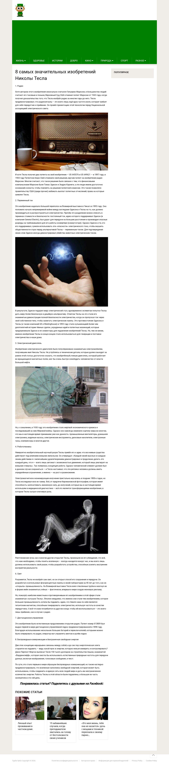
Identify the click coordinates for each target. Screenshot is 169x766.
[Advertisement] (84, 39)
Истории (57, 60)
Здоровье (39, 60)
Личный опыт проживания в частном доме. (25, 726)
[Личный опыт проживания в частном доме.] (29, 708)
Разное (140, 60)
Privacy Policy (137, 761)
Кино (88, 60)
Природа (106, 60)
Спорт (124, 60)
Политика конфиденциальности (65, 761)
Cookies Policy (151, 761)
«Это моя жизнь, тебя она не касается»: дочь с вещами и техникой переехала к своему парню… (93, 729)
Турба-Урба (16, 761)
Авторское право (88, 761)
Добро (74, 60)
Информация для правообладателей (113, 761)
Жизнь (20, 60)
